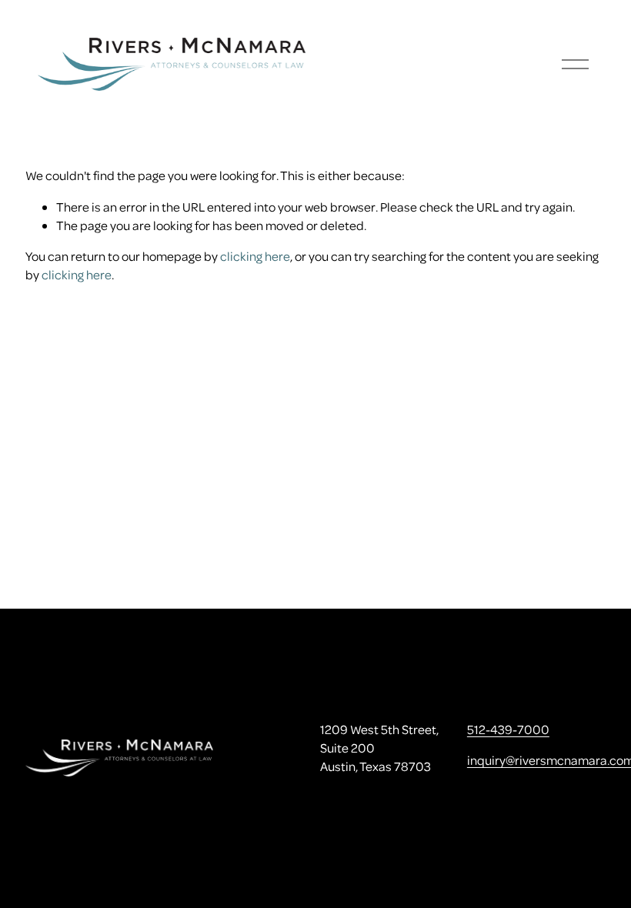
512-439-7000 (508, 729)
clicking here (255, 256)
